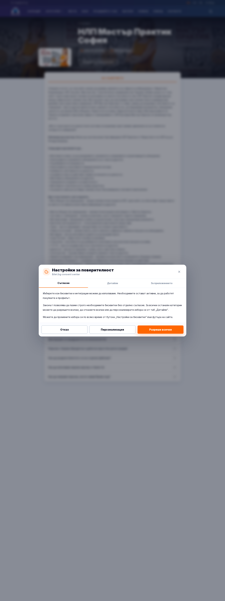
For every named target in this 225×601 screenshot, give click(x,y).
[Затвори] (179, 272)
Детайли (112, 283)
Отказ (64, 329)
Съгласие (63, 283)
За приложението (161, 283)
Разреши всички (160, 329)
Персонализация (112, 329)
